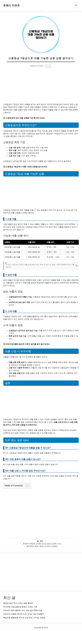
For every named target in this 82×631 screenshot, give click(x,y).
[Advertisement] (41, 87)
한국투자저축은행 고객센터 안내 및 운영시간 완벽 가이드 (42, 543)
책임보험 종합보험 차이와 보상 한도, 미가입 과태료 (24, 618)
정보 (41, 541)
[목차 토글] (26, 486)
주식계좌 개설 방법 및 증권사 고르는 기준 (20, 607)
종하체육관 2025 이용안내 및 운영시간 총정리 (42, 546)
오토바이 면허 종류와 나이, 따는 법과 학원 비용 (22, 610)
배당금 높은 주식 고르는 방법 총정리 (18, 603)
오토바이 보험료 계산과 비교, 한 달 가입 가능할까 (23, 614)
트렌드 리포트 (11, 5)
